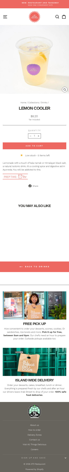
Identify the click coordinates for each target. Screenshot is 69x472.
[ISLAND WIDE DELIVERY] (34, 362)
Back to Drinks (37, 266)
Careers (34, 449)
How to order (34, 430)
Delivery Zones (35, 435)
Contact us (34, 439)
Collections (33, 102)
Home (23, 102)
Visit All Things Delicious (34, 444)
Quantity (34, 130)
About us (34, 425)
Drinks (44, 102)
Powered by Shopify (34, 469)
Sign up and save (34, 458)
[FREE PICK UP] (34, 305)
